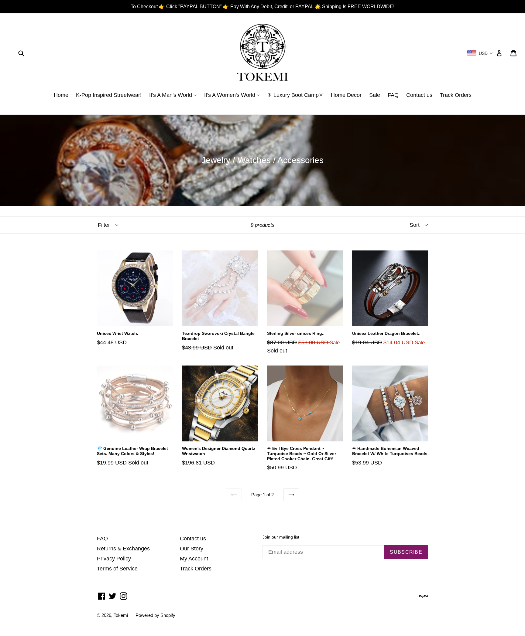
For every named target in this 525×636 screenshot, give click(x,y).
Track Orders (456, 95)
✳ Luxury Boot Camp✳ (295, 95)
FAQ (393, 95)
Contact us (419, 95)
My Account (194, 559)
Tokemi (121, 615)
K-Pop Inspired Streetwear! (109, 95)
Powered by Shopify (155, 615)
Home (61, 95)
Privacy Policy (114, 559)
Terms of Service (117, 569)
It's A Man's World (171, 95)
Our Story (191, 549)
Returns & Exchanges (123, 549)
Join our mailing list (280, 537)
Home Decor (346, 95)
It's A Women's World (230, 95)
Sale (374, 95)
